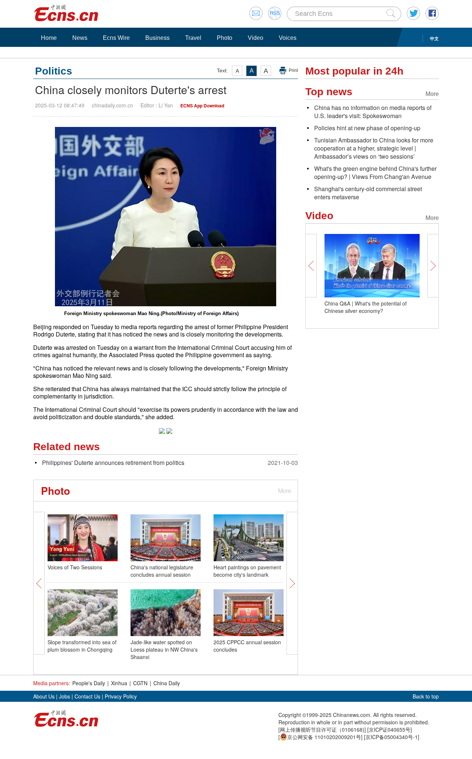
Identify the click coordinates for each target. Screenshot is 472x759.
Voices (287, 38)
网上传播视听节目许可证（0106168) (322, 729)
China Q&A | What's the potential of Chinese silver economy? (365, 307)
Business (157, 38)
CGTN (140, 683)
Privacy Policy (121, 696)
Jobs (64, 696)
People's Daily (88, 683)
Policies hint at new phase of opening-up (367, 128)
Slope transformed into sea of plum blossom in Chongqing (82, 645)
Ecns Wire (116, 38)
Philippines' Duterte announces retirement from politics (113, 462)
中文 (434, 38)
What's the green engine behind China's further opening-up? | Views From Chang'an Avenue (375, 172)
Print (293, 70)
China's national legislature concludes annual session (162, 570)
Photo (224, 38)
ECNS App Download (202, 105)
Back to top (426, 696)
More (284, 490)
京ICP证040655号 (389, 729)
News (79, 38)
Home (49, 38)
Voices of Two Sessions (75, 567)
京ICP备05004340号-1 (391, 737)
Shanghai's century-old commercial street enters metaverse (368, 192)
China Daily (166, 683)
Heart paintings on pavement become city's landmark (247, 570)
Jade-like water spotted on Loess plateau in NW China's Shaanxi (164, 649)
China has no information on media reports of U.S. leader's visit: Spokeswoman (372, 111)
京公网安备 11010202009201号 (324, 737)
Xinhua (119, 683)
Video (255, 38)
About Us (44, 696)
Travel (193, 38)
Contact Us (87, 696)
